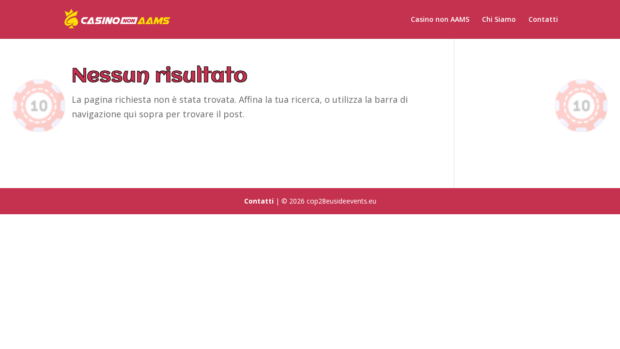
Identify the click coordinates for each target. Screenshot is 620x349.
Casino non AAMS (440, 20)
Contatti (543, 20)
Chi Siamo (499, 20)
